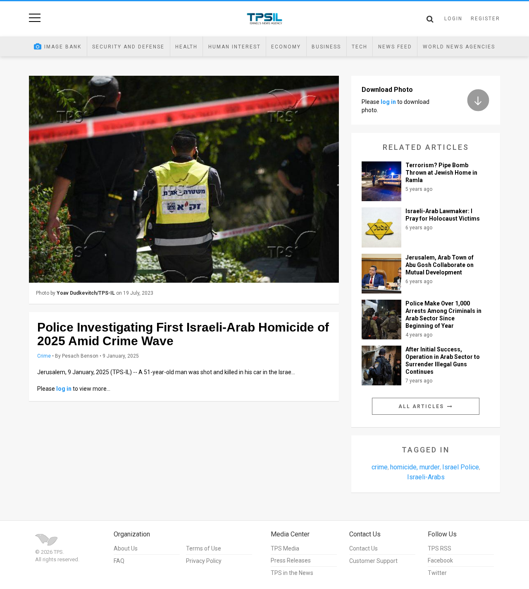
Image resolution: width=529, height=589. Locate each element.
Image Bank (62, 47)
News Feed (395, 47)
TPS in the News (292, 573)
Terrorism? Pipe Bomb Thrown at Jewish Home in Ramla (441, 172)
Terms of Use (203, 548)
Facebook (440, 560)
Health (186, 47)
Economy (286, 47)
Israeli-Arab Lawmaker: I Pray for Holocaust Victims (442, 215)
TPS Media (285, 548)
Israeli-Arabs (426, 477)
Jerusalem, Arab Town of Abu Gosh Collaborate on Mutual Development (439, 265)
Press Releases (291, 560)
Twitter (437, 573)
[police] (184, 179)
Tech (359, 47)
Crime (44, 356)
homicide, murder (415, 467)
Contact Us (363, 548)
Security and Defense (128, 47)
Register (485, 19)
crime (380, 467)
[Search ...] (430, 19)
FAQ (119, 561)
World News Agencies (459, 47)
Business (326, 47)
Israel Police (460, 467)
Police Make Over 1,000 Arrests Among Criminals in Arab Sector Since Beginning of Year (443, 314)
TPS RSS (439, 548)
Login (453, 19)
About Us (126, 548)
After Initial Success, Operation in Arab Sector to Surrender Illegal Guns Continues (442, 360)
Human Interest (234, 47)
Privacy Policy (204, 561)
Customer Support (373, 561)
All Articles (422, 406)
